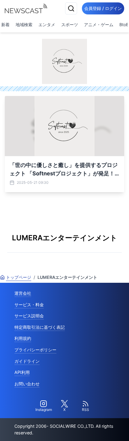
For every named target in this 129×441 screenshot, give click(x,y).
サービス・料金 (29, 304)
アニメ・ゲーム (98, 24)
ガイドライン (27, 361)
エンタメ (46, 24)
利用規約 (22, 338)
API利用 (22, 372)
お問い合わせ (27, 383)
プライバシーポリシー (35, 349)
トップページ (18, 277)
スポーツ (69, 24)
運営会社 (22, 293)
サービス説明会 (29, 315)
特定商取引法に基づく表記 (39, 327)
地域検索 (24, 24)
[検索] (71, 8)
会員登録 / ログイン (103, 8)
